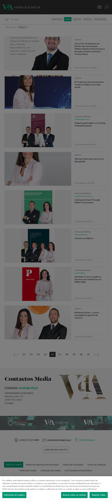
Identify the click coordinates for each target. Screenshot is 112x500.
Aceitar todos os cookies (74, 495)
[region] (56, 488)
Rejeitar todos (99, 495)
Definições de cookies (14, 495)
